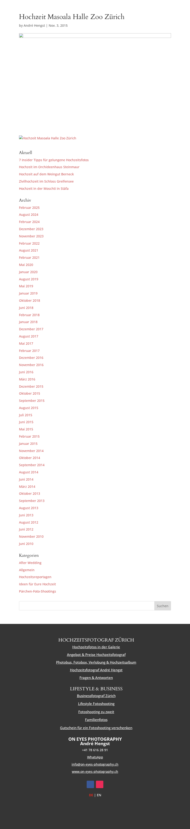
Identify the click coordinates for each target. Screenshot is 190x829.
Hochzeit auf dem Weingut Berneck (46, 174)
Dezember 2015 (31, 386)
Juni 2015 (26, 422)
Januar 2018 (28, 322)
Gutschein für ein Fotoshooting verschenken (96, 727)
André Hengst (34, 25)
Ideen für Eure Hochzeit (37, 584)
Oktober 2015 (29, 393)
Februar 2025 (29, 207)
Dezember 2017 (31, 329)
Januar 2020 (28, 272)
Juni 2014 (26, 479)
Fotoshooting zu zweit (96, 711)
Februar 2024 (29, 222)
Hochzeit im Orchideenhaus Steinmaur (49, 167)
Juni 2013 (26, 515)
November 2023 (31, 236)
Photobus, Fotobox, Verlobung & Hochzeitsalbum (96, 662)
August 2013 (28, 508)
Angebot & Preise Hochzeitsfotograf (96, 654)
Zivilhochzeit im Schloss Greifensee (46, 181)
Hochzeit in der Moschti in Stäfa (44, 188)
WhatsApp (95, 757)
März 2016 (27, 379)
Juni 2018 (26, 307)
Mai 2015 (26, 429)
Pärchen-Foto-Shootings (37, 591)
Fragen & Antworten (96, 677)
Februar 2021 (29, 257)
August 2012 (28, 522)
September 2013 (31, 500)
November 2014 (31, 451)
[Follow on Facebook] (90, 784)
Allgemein (27, 570)
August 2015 (28, 408)
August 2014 (28, 472)
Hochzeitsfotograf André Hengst (96, 670)
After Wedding (30, 562)
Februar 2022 (29, 243)
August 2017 (28, 336)
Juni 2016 (26, 372)
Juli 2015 (25, 415)
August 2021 (28, 250)
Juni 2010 (26, 543)
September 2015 (31, 400)
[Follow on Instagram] (99, 784)
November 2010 (31, 536)
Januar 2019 (28, 293)
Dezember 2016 (31, 357)
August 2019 (28, 279)
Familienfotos (96, 719)
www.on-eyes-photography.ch (95, 771)
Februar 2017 (29, 350)
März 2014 (27, 486)
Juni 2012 (26, 529)
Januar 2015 (28, 443)
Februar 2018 (29, 315)
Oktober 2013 (29, 493)
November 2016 (31, 365)
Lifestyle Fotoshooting (96, 703)
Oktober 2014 (29, 457)
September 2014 (31, 465)
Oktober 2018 (29, 300)
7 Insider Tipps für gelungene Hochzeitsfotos (54, 160)
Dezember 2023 (31, 229)
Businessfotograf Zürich (96, 695)
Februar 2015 (29, 436)
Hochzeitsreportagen (35, 577)
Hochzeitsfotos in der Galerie (96, 647)
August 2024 (28, 214)
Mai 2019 (26, 286)
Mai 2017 (26, 343)
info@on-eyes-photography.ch (95, 764)
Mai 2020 (26, 264)
